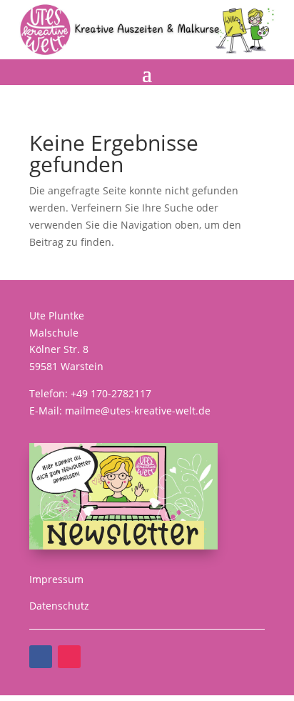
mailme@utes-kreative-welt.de (138, 410)
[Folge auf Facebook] (40, 656)
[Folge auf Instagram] (69, 656)
